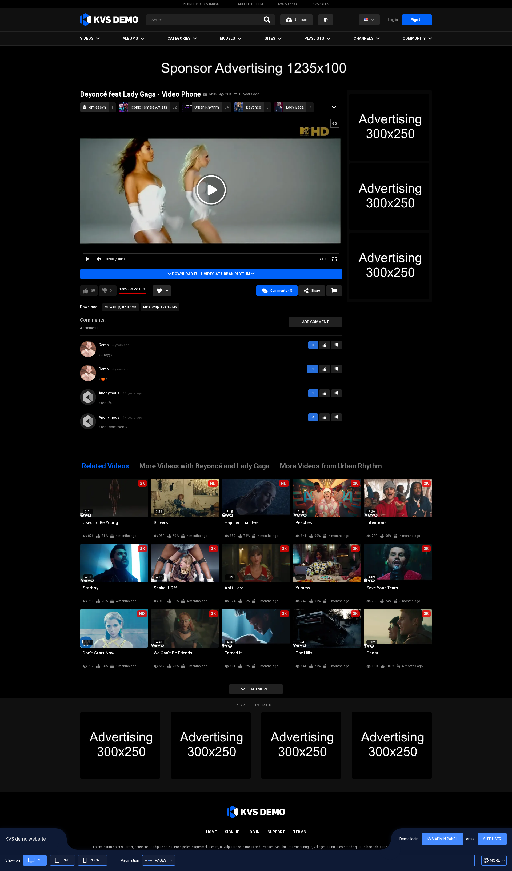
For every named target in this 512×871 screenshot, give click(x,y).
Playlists (314, 38)
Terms (299, 832)
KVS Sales (321, 4)
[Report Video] (334, 290)
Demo (104, 345)
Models (227, 38)
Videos (86, 38)
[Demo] (88, 355)
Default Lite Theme (249, 4)
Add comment (315, 322)
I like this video (93, 291)
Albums (130, 38)
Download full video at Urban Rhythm (211, 274)
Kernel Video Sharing (201, 4)
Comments (92, 320)
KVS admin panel (442, 839)
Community (414, 38)
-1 (336, 345)
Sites (270, 38)
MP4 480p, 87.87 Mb (120, 307)
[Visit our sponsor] (256, 68)
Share (315, 291)
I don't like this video (111, 291)
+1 (324, 345)
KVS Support (288, 4)
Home (211, 832)
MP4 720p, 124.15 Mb (160, 307)
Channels (363, 38)
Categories (178, 38)
